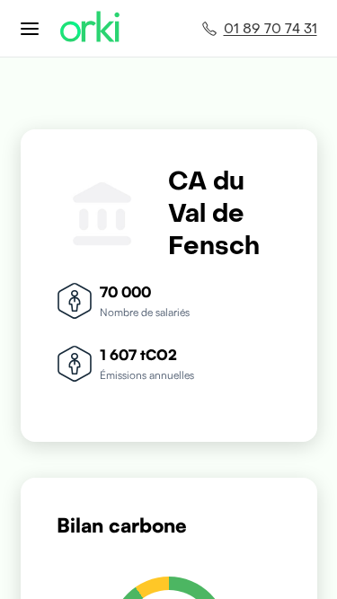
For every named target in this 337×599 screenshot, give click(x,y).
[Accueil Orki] (90, 28)
